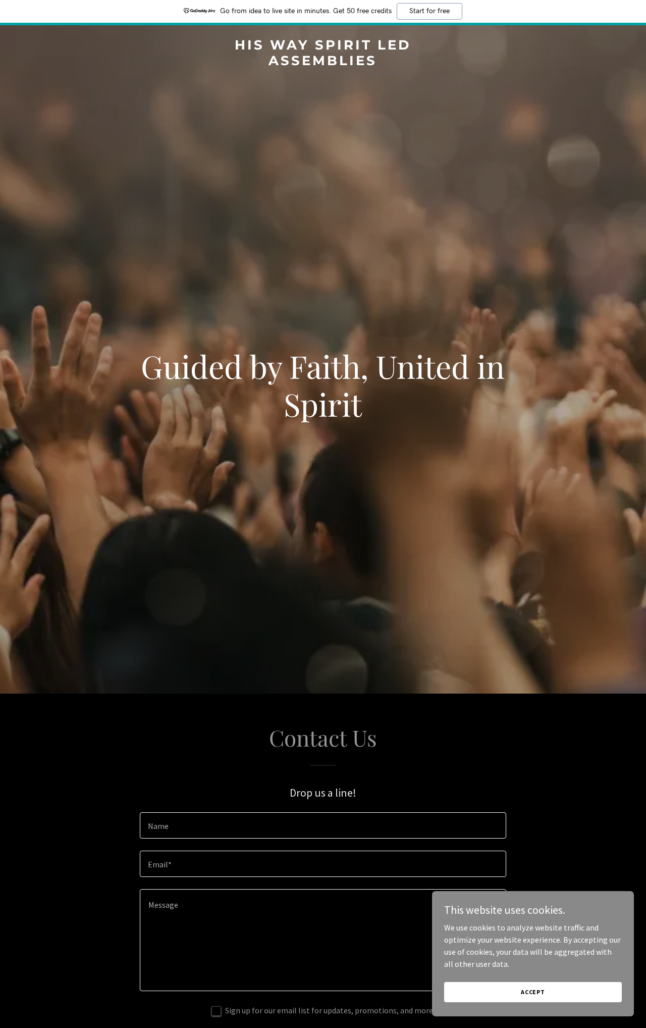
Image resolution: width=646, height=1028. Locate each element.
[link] (323, 62)
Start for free (429, 11)
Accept (533, 992)
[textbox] (323, 825)
